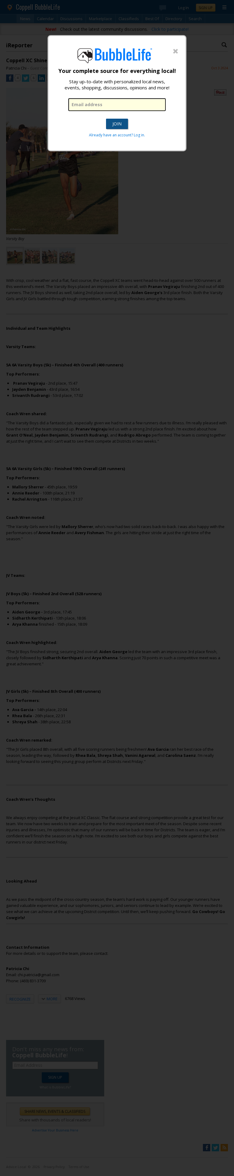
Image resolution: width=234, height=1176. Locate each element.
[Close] (175, 51)
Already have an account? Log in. (117, 135)
